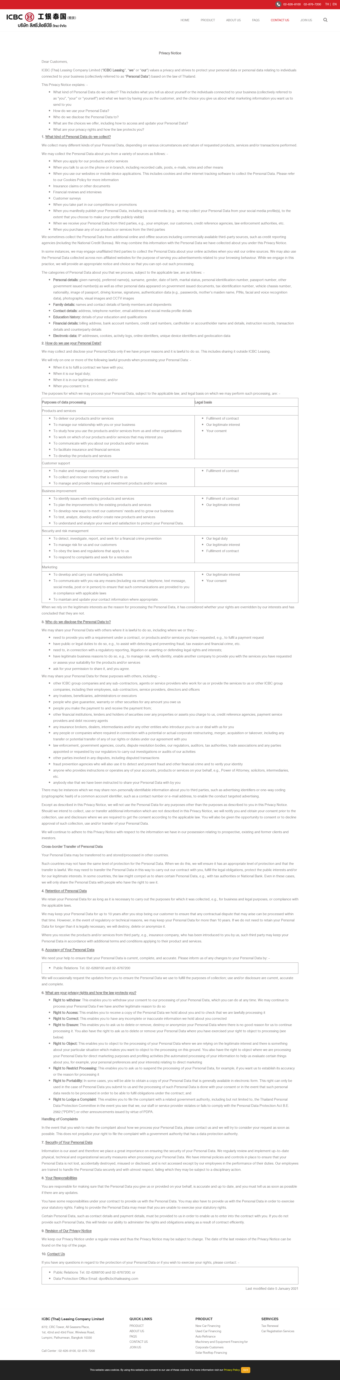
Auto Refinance (205, 1336)
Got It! (245, 1369)
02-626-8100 (292, 4)
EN (335, 4)
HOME (185, 20)
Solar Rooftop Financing (211, 1352)
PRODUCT (208, 20)
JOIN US (306, 20)
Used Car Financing (208, 1331)
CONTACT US (280, 20)
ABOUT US (233, 20)
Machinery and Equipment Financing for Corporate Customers (221, 1344)
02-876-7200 (312, 4)
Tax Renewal (269, 1325)
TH (327, 4)
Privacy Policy (232, 1370)
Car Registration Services (277, 1331)
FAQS (256, 20)
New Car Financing (207, 1325)
